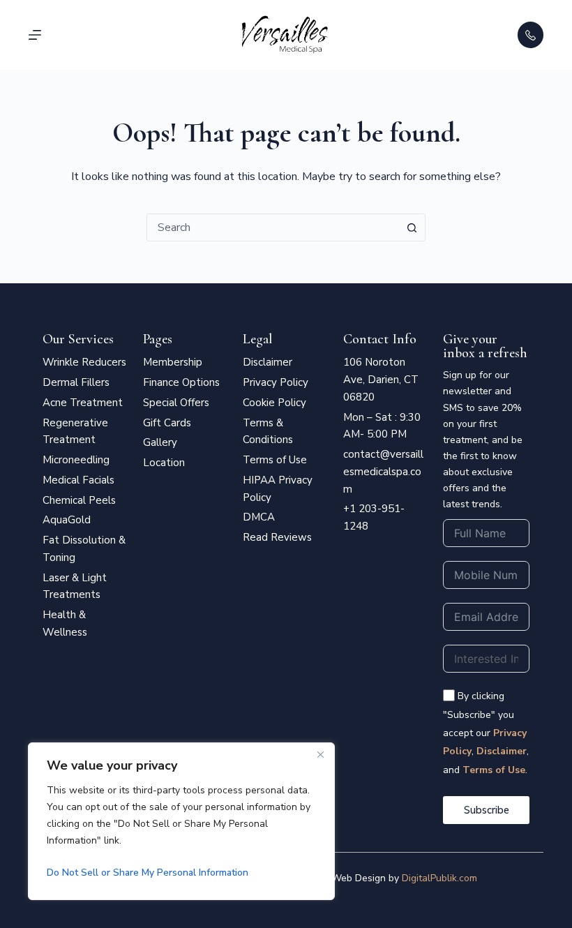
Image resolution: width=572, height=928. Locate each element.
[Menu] (35, 35)
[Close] (320, 754)
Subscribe (486, 810)
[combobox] (272, 227)
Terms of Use (493, 770)
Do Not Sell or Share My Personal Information (147, 872)
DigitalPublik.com (439, 878)
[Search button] (411, 227)
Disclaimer (501, 751)
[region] (181, 821)
